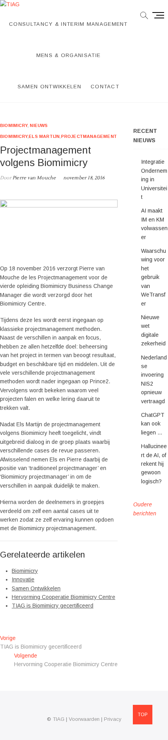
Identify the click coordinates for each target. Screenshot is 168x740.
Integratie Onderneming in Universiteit (154, 179)
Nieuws (39, 125)
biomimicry (13, 136)
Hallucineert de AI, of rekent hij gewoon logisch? (154, 463)
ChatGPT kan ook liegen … (152, 424)
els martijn (44, 136)
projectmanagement (89, 136)
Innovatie (23, 579)
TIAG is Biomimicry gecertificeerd (52, 605)
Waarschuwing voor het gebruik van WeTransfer (153, 277)
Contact (105, 86)
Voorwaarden (84, 719)
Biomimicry (13, 125)
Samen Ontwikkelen (49, 86)
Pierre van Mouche (33, 178)
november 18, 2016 (84, 178)
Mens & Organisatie (68, 55)
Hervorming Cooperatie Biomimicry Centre (63, 597)
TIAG (58, 719)
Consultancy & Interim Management (68, 24)
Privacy (113, 719)
